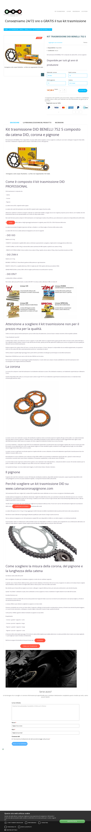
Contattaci (29, 792)
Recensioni (59, 123)
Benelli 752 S (28, 29)
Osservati (79, 2)
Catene (68, 11)
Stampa (85, 42)
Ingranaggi (76, 11)
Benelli (22, 29)
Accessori (84, 11)
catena (39, 140)
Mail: (13, 729)
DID (15, 205)
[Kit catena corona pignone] (13, 12)
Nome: (14, 722)
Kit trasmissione (13, 29)
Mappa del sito (30, 795)
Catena (70, 80)
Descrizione (14, 123)
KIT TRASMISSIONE (60, 11)
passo (10, 222)
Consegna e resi (30, 783)
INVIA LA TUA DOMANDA (20, 744)
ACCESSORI (40, 640)
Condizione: (51, 50)
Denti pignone (51, 80)
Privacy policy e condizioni (34, 786)
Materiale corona (52, 72)
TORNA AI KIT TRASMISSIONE (30, 646)
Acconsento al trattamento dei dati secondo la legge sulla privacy (32, 739)
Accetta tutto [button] (72, 821)
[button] (30, 830)
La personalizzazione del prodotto (37, 123)
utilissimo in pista (21, 591)
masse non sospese (25, 441)
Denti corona (72, 72)
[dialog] (45, 821)
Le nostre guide (30, 789)
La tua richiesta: (16, 703)
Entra (86, 2)
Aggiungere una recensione (55, 42)
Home (6, 29)
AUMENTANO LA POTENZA (21, 506)
